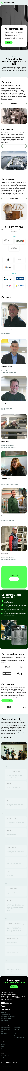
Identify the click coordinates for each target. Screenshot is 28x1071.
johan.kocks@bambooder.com (8, 409)
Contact (3, 1044)
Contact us (8, 42)
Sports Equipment (18, 1031)
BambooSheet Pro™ (5, 1027)
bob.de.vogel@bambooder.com (8, 447)
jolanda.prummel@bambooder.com (9, 484)
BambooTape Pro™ (5, 1029)
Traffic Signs (16, 1029)
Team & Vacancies (5, 1014)
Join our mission (14, 146)
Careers (3, 1048)
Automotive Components (19, 1037)
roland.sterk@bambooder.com (8, 559)
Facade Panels (17, 1027)
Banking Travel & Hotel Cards (19, 1034)
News (2, 1046)
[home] (7, 3)
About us (3, 1012)
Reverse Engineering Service (8, 1016)
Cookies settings (5, 1057)
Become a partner (14, 198)
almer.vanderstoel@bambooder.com (9, 372)
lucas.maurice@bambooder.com (8, 522)
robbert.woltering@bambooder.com (9, 335)
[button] (25, 2)
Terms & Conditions (6, 1055)
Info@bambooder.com (6, 999)
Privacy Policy (4, 1020)
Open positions (14, 579)
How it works (14, 103)
